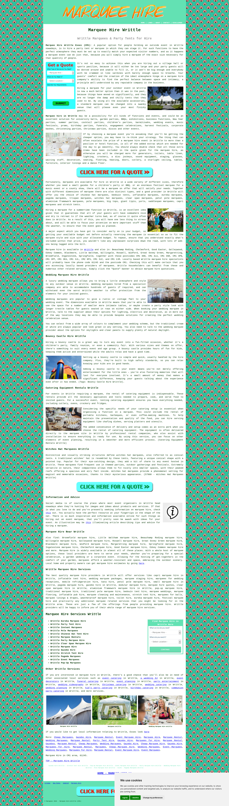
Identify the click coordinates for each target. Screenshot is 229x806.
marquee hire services (141, 607)
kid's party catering (98, 688)
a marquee (126, 412)
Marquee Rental (103, 737)
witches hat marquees (129, 455)
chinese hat (88, 195)
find (56, 537)
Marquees (100, 747)
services (83, 678)
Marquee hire (54, 249)
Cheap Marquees (63, 737)
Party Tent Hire (103, 740)
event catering (111, 678)
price (77, 241)
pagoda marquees (56, 198)
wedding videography (71, 684)
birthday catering (142, 688)
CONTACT (166, 23)
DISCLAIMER (177, 23)
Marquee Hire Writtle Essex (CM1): (69, 45)
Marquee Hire (152, 737)
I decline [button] (135, 798)
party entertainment (166, 681)
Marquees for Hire (148, 740)
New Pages (56, 783)
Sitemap (47, 783)
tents (124, 458)
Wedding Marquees (56, 740)
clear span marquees (139, 198)
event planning (126, 681)
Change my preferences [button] (153, 798)
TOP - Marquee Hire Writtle (63, 761)
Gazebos (50, 744)
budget (107, 238)
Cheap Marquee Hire (153, 744)
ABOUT (157, 23)
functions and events (145, 116)
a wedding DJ (149, 678)
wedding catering (156, 684)
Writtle (88, 249)
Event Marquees (172, 747)
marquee (137, 234)
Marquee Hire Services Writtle (73, 614)
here (141, 563)
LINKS (150, 23)
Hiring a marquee (56, 210)
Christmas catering (114, 684)
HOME (143, 23)
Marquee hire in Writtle (61, 116)
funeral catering (87, 681)
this (48, 513)
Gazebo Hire (83, 737)
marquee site (78, 433)
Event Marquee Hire (128, 737)
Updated (66, 783)
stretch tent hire (144, 595)
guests (108, 213)
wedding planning (56, 688)
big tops (112, 201)
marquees (109, 265)
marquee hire (160, 259)
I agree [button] (125, 798)
